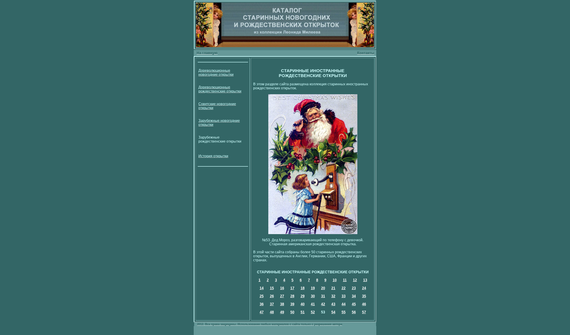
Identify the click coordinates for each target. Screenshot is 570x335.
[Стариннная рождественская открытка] (312, 233)
